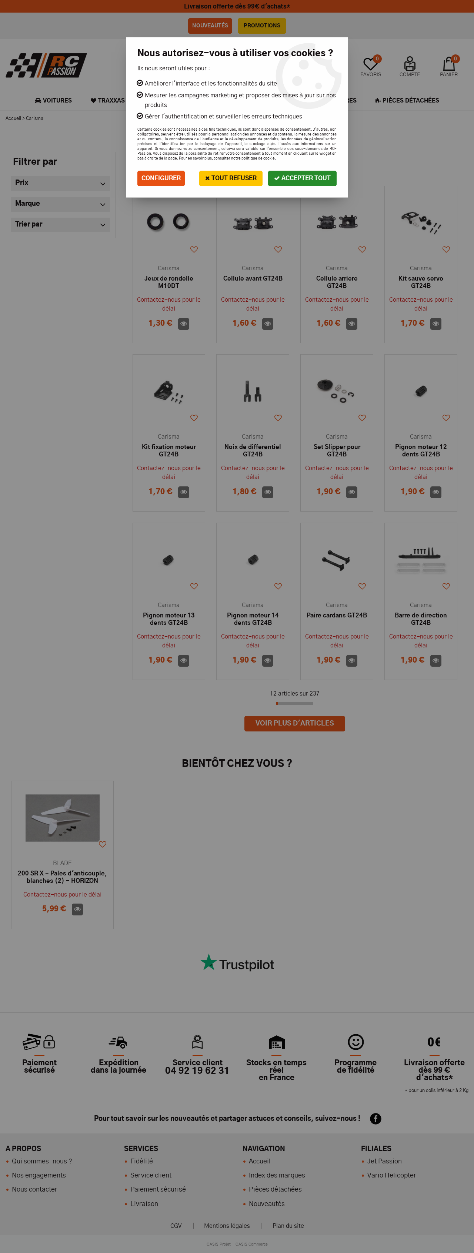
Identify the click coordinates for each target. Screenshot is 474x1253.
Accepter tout (305, 178)
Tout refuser (233, 178)
